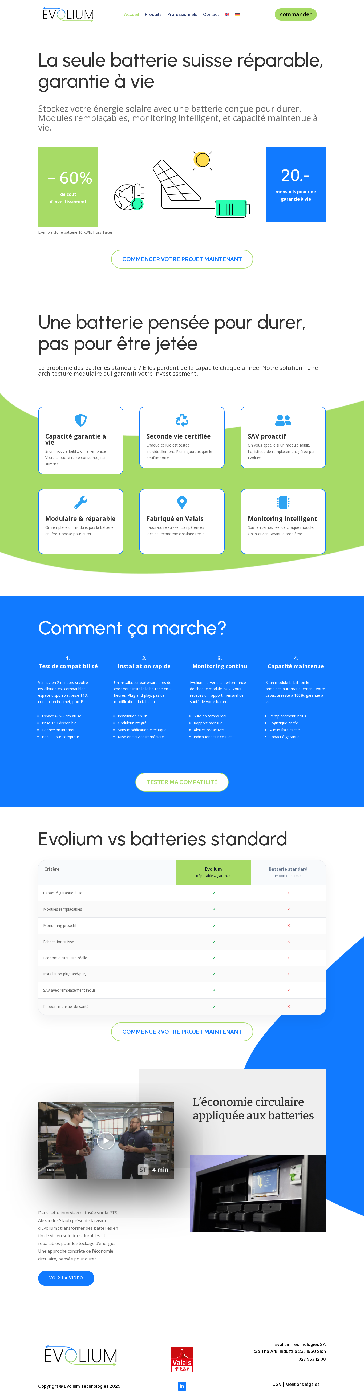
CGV (277, 1384)
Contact (211, 14)
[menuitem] (227, 15)
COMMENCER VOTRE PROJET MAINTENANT (182, 259)
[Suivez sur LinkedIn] (182, 1386)
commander (296, 14)
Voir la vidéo (66, 1278)
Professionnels (182, 14)
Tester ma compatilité (182, 782)
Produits (153, 14)
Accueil (131, 14)
